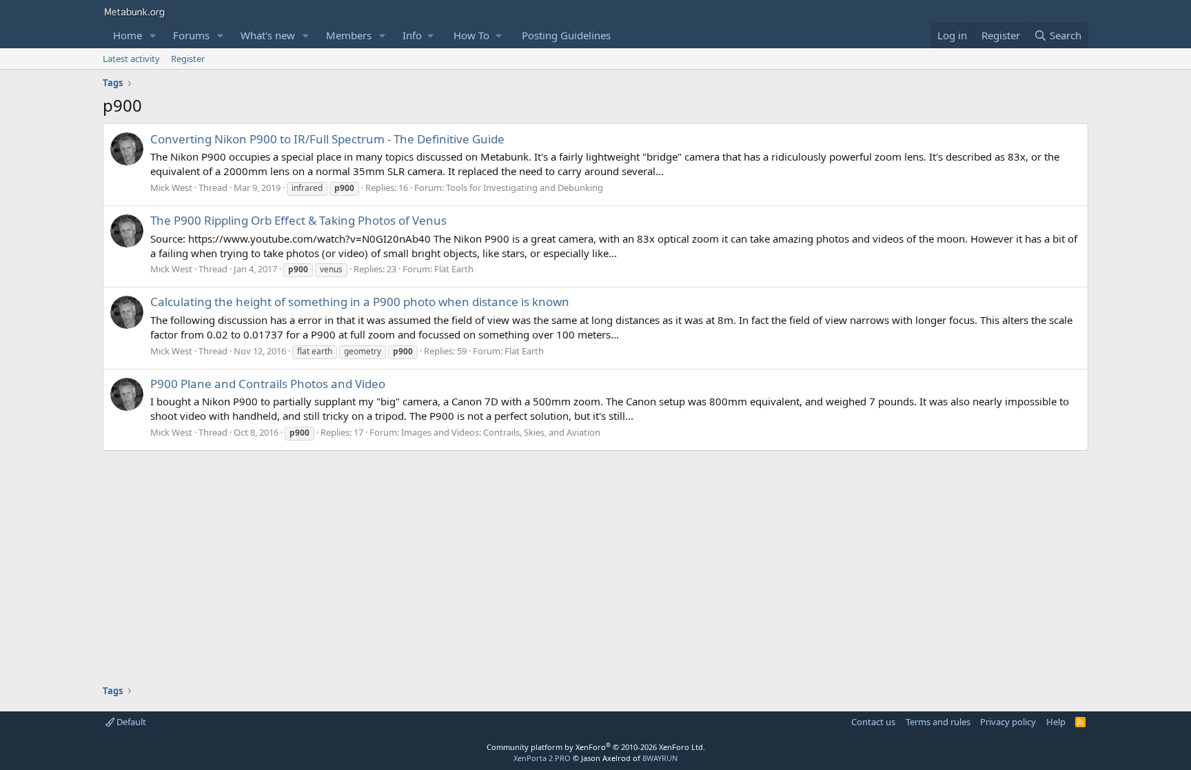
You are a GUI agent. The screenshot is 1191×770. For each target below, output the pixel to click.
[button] (153, 35)
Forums (191, 35)
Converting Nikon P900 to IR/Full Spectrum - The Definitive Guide (327, 139)
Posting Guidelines (566, 35)
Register (188, 58)
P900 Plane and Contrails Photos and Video (267, 384)
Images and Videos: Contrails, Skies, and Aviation (500, 432)
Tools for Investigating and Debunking (524, 187)
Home (127, 35)
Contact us (873, 722)
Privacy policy (1008, 722)
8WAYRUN (660, 758)
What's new (268, 35)
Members (348, 35)
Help (1056, 722)
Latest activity (131, 58)
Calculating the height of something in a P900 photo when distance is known (359, 302)
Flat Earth (454, 269)
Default (130, 722)
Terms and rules (938, 722)
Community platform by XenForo (596, 747)
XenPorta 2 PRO (542, 758)
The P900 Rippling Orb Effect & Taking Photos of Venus (298, 220)
